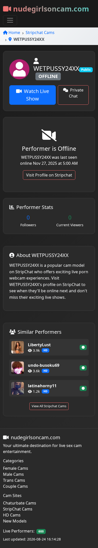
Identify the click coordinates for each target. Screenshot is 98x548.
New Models (15, 521)
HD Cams (12, 515)
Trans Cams (14, 480)
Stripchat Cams (40, 32)
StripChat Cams (17, 509)
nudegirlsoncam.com (51, 9)
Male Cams (13, 474)
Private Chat (76, 93)
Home (14, 32)
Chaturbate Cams (19, 503)
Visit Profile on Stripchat (49, 175)
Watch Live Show (36, 95)
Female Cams (15, 468)
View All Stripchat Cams (49, 406)
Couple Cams (15, 486)
